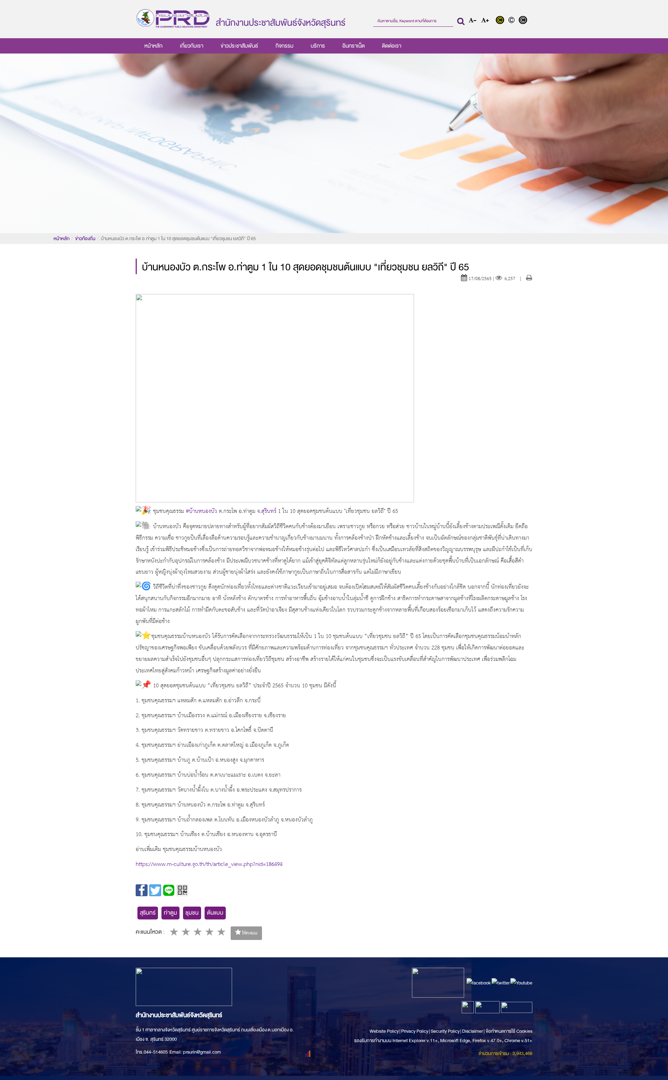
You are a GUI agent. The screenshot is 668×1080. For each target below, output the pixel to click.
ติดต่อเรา (391, 46)
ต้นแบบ (215, 913)
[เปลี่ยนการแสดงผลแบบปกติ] (513, 20)
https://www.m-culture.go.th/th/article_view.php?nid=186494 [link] (209, 864)
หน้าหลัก (153, 46)
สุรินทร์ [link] (268, 512)
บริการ (318, 46)
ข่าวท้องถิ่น (85, 239)
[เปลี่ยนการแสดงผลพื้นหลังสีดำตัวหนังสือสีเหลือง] (501, 20)
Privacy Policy (414, 1031)
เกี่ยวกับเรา (191, 46)
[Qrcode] (182, 890)
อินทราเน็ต (353, 46)
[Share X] (155, 890)
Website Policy (384, 1031)
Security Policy (445, 1031)
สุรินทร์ (148, 913)
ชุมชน (192, 913)
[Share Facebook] (142, 890)
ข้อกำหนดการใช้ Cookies (509, 1031)
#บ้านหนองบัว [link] (201, 512)
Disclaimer (473, 1031)
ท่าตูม (170, 913)
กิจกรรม (284, 46)
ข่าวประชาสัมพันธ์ (239, 46)
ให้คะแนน (249, 933)
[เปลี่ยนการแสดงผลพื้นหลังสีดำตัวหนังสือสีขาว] (524, 20)
